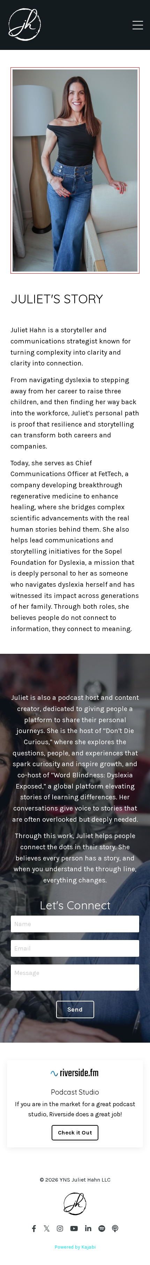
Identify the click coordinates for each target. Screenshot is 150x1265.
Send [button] (75, 1009)
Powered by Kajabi (75, 1247)
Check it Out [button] (75, 1132)
